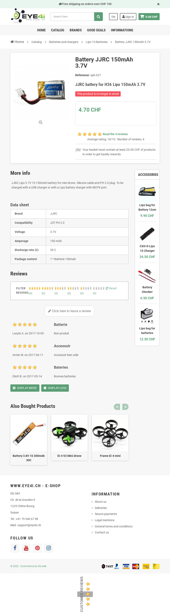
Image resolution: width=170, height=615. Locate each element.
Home (41, 30)
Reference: (82, 75)
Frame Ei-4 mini (110, 455)
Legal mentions (104, 520)
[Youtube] (26, 548)
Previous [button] (117, 407)
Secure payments (106, 514)
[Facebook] (14, 548)
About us (100, 501)
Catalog (57, 30)
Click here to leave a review (71, 311)
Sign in (129, 16)
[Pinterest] (37, 548)
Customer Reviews (82, 594)
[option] (28, 439)
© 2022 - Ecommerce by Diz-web (28, 566)
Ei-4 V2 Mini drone (69, 455)
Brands (76, 30)
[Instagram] (48, 548)
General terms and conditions (113, 526)
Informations (122, 30)
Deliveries (101, 508)
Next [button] (125, 407)
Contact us (102, 532)
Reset (112, 288)
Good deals (96, 30)
